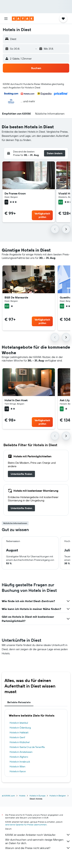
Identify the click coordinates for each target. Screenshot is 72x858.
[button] (6, 18)
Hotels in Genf (17, 737)
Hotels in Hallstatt (19, 732)
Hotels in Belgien (57, 795)
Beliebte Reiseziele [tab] (19, 702)
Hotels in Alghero (19, 756)
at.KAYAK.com (8, 795)
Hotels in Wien (17, 766)
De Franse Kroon (15, 193)
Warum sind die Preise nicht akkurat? (27, 848)
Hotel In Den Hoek (16, 400)
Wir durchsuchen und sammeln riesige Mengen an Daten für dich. (34, 841)
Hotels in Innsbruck (20, 761)
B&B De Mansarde (16, 297)
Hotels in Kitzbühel (20, 742)
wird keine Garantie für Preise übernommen (26, 824)
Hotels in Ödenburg (20, 727)
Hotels (22, 795)
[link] (21, 474)
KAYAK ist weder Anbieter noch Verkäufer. (30, 834)
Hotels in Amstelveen (21, 751)
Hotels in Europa (37, 795)
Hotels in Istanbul (19, 722)
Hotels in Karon (18, 771)
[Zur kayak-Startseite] (23, 18)
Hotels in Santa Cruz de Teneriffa (27, 747)
